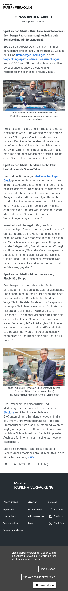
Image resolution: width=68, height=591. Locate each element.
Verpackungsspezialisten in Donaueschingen (31, 59)
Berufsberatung (10, 523)
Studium (9, 412)
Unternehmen (35, 509)
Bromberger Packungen (30, 55)
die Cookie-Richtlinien (37, 555)
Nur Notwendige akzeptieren (39, 577)
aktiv (31, 457)
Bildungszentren (36, 516)
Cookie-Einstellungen (13, 530)
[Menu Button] (60, 6)
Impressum (8, 509)
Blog (30, 523)
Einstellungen (47, 569)
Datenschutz (9, 516)
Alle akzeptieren (45, 585)
